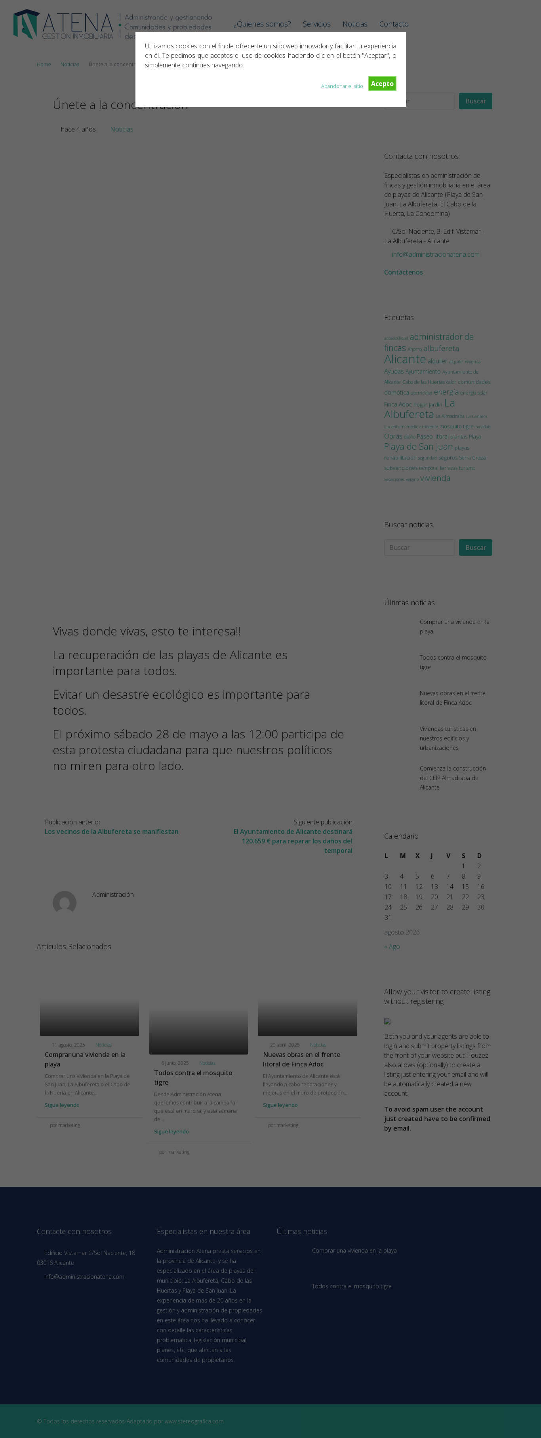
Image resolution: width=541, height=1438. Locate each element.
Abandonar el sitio (342, 86)
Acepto (382, 83)
